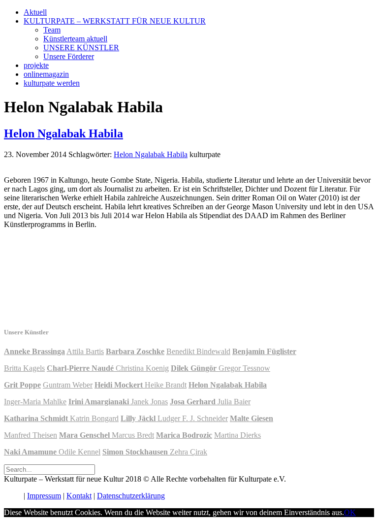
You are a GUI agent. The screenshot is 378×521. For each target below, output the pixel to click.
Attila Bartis (85, 351)
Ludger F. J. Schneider (193, 418)
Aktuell (35, 12)
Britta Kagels (24, 368)
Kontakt (79, 495)
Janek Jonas (149, 401)
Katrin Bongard (94, 418)
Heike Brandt (166, 385)
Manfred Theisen (30, 435)
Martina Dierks (237, 435)
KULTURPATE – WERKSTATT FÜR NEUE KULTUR (115, 21)
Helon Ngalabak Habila (63, 133)
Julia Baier (234, 401)
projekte (36, 65)
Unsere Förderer (68, 56)
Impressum (44, 495)
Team (52, 30)
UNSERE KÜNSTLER (81, 47)
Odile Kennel (79, 452)
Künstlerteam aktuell (75, 38)
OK (350, 512)
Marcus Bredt (133, 435)
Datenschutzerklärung (131, 495)
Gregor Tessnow (244, 368)
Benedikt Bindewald (198, 351)
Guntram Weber (68, 385)
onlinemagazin (46, 74)
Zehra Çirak (188, 452)
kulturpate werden (52, 83)
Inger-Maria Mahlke (35, 401)
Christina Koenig (142, 368)
